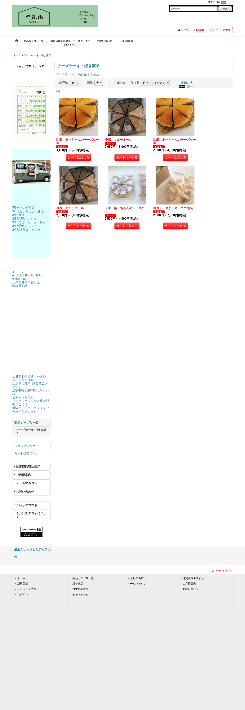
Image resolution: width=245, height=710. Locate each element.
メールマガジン (26, 483)
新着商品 (77, 583)
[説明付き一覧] (191, 86)
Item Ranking (80, 594)
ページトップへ (224, 570)
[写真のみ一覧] (183, 86)
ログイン (185, 30)
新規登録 (200, 30)
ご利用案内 (23, 475)
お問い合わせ (25, 491)
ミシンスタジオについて (31, 515)
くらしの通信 (135, 578)
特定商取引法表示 (28, 466)
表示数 (63, 82)
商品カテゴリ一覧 (83, 578)
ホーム (21, 578)
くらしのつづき (26, 505)
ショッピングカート (29, 589)
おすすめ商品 (80, 589)
